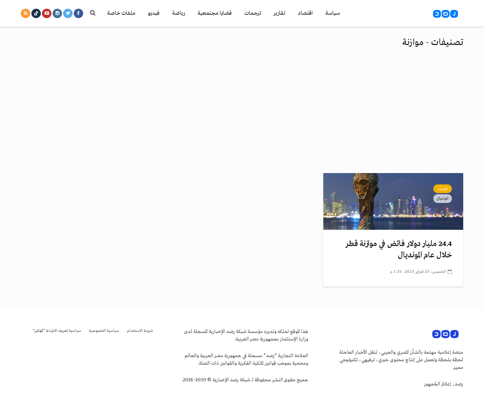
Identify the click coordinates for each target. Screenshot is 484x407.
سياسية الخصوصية (104, 330)
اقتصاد (305, 13)
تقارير (279, 13)
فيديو (154, 13)
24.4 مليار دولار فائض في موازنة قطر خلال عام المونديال (399, 249)
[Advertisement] (242, 116)
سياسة (332, 13)
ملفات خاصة (121, 13)
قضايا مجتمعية (214, 13)
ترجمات (252, 13)
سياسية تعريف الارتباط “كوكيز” (57, 330)
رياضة (178, 13)
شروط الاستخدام (140, 330)
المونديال (442, 198)
